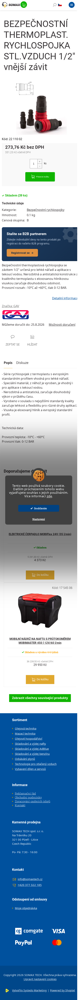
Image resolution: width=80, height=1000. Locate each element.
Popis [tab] (8, 362)
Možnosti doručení (62, 325)
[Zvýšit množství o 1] (39, 161)
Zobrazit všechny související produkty (40, 698)
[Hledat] (54, 5)
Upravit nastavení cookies (40, 979)
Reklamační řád (25, 793)
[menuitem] (24, 728)
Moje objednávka (26, 908)
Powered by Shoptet (62, 990)
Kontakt (20, 805)
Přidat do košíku (42, 177)
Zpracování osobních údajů (32, 801)
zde (49, 496)
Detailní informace (65, 298)
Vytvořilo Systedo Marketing (29, 990)
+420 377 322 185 (30, 885)
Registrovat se (22, 253)
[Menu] (71, 5)
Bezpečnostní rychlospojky (45, 210)
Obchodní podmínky (28, 797)
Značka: (10, 306)
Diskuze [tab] (22, 362)
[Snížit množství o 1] (39, 166)
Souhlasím (40, 508)
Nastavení (38, 519)
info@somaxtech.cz (30, 879)
